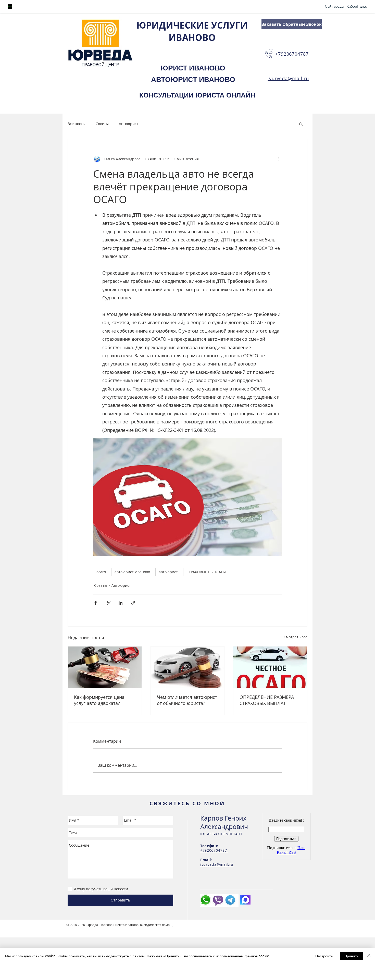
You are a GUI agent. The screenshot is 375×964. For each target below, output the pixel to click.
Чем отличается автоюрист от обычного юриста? (187, 700)
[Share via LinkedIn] (120, 602)
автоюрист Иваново (132, 571)
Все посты (76, 123)
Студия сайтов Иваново (84, 929)
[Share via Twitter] (108, 602)
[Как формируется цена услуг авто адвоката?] (105, 667)
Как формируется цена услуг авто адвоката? (99, 700)
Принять (351, 955)
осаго (101, 571)
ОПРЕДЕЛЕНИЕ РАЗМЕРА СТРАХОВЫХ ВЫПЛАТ (267, 700)
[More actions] (279, 159)
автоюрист (168, 571)
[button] (300, 124)
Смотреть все (295, 636)
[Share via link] (133, 602)
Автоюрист (128, 123)
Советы (102, 123)
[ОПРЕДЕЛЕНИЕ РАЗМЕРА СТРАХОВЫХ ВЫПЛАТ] (270, 667)
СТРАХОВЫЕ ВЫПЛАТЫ (206, 571)
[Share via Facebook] (95, 602)
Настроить (324, 955)
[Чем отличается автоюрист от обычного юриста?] (187, 667)
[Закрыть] (369, 956)
